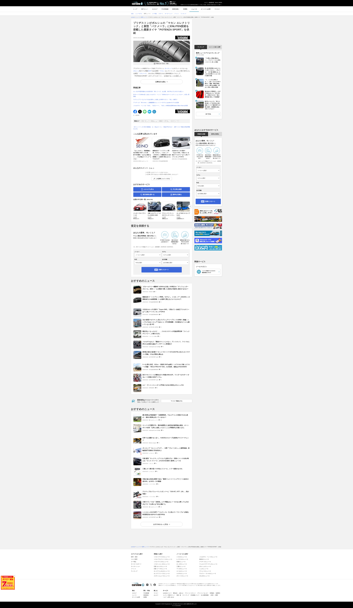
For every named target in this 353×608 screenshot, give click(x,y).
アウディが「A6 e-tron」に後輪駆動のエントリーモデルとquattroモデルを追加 (156, 102)
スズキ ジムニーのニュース (162, 576)
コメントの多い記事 (214, 47)
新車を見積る (177, 194)
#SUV (161, 121)
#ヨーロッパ (145, 121)
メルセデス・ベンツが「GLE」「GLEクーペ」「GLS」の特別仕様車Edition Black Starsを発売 (160, 105)
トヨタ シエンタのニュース (162, 564)
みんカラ (156, 595)
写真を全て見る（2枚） (163, 63)
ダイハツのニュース (182, 576)
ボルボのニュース (204, 576)
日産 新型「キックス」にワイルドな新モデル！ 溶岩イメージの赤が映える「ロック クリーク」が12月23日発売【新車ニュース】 (165, 459)
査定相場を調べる (149, 194)
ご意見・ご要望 (214, 595)
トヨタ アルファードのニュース (163, 559)
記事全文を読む (161, 82)
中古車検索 (165, 9)
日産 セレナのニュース (160, 566)
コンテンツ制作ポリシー (169, 595)
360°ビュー (144, 9)
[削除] (14, 576)
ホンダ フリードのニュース (162, 573)
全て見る (208, 114)
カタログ (154, 9)
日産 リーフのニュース (160, 568)
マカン (162, 71)
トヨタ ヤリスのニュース (161, 561)
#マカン (167, 121)
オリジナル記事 (206, 9)
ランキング (201, 47)
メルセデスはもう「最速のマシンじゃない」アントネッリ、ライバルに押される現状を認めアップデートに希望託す (166, 343)
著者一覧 (179, 595)
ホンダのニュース (181, 564)
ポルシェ (136, 71)
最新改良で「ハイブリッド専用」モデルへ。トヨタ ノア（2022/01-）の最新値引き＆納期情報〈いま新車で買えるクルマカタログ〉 (162, 155)
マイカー (217, 9)
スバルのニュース (181, 571)
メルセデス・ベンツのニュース (208, 557)
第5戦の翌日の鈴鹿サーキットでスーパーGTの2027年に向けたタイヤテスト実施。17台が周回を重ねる (166, 353)
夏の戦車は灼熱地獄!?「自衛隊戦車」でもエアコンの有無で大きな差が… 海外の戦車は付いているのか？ (165, 416)
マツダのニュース (181, 568)
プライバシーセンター (202, 593)
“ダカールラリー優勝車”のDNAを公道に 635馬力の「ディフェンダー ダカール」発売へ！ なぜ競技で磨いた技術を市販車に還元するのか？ (165, 288)
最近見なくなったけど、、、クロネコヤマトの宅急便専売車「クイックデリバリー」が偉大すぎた (166, 332)
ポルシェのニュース (205, 566)
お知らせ (181, 593)
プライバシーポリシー (190, 593)
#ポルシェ (154, 121)
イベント (133, 568)
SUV (149, 71)
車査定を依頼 (201, 134)
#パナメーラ (175, 121)
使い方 (152, 168)
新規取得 (211, 2)
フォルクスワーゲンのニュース (208, 564)
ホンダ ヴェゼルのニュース (162, 571)
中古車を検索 (177, 189)
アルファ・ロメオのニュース (207, 573)
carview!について (167, 593)
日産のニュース (181, 561)
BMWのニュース (204, 559)
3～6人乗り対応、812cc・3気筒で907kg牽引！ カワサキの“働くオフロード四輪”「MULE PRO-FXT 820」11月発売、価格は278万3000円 (166, 366)
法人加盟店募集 (205, 595)
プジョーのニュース (205, 571)
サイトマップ (185, 595)
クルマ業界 (134, 559)
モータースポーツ (136, 564)
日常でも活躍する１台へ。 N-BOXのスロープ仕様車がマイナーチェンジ (165, 439)
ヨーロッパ (168, 68)
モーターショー (135, 566)
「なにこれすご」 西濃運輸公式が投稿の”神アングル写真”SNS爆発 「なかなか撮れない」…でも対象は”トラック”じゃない (142, 155)
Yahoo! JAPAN (218, 2)
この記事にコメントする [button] (163, 178)
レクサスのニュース (182, 559)
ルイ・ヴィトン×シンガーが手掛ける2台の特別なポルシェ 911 (163, 385)
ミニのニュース (203, 568)
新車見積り (175, 9)
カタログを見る (148, 189)
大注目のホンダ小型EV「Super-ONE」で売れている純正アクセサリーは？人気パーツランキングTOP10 (181, 154)
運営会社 (175, 593)
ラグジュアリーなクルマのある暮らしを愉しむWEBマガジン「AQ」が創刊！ (155, 99)
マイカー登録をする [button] (176, 401)
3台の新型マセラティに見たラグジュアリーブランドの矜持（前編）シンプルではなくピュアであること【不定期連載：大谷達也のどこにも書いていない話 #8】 (166, 322)
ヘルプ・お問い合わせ (168, 597)
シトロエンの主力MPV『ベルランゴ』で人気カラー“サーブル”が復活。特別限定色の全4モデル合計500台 (166, 513)
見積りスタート (163, 269)
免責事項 (218, 593)
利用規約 (212, 593)
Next (190, 142)
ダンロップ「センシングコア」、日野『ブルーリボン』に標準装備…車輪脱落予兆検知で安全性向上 (166, 449)
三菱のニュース (181, 566)
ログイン (206, 2)
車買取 (185, 9)
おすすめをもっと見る (160, 524)
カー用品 (133, 561)
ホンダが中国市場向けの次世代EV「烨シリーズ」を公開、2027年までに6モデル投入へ (158, 91)
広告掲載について (195, 595)
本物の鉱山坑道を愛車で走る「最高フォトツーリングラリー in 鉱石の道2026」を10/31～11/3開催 (165, 480)
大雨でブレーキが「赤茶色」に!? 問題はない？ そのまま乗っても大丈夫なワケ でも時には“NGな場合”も (165, 503)
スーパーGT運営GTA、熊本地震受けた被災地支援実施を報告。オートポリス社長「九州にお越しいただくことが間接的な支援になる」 (165, 426)
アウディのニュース (205, 561)
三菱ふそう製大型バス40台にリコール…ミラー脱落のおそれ (162, 469)
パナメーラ (143, 73)
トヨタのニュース (181, 557)
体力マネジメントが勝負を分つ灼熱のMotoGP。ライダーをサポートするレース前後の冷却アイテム (165, 376)
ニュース (194, 9)
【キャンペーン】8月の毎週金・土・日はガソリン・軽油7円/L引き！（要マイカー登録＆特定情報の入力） (161, 128)
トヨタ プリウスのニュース (162, 557)
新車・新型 (134, 557)
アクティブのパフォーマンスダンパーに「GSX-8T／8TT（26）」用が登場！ (165, 493)
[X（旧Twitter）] (151, 584)
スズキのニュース (181, 573)
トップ (135, 9)
